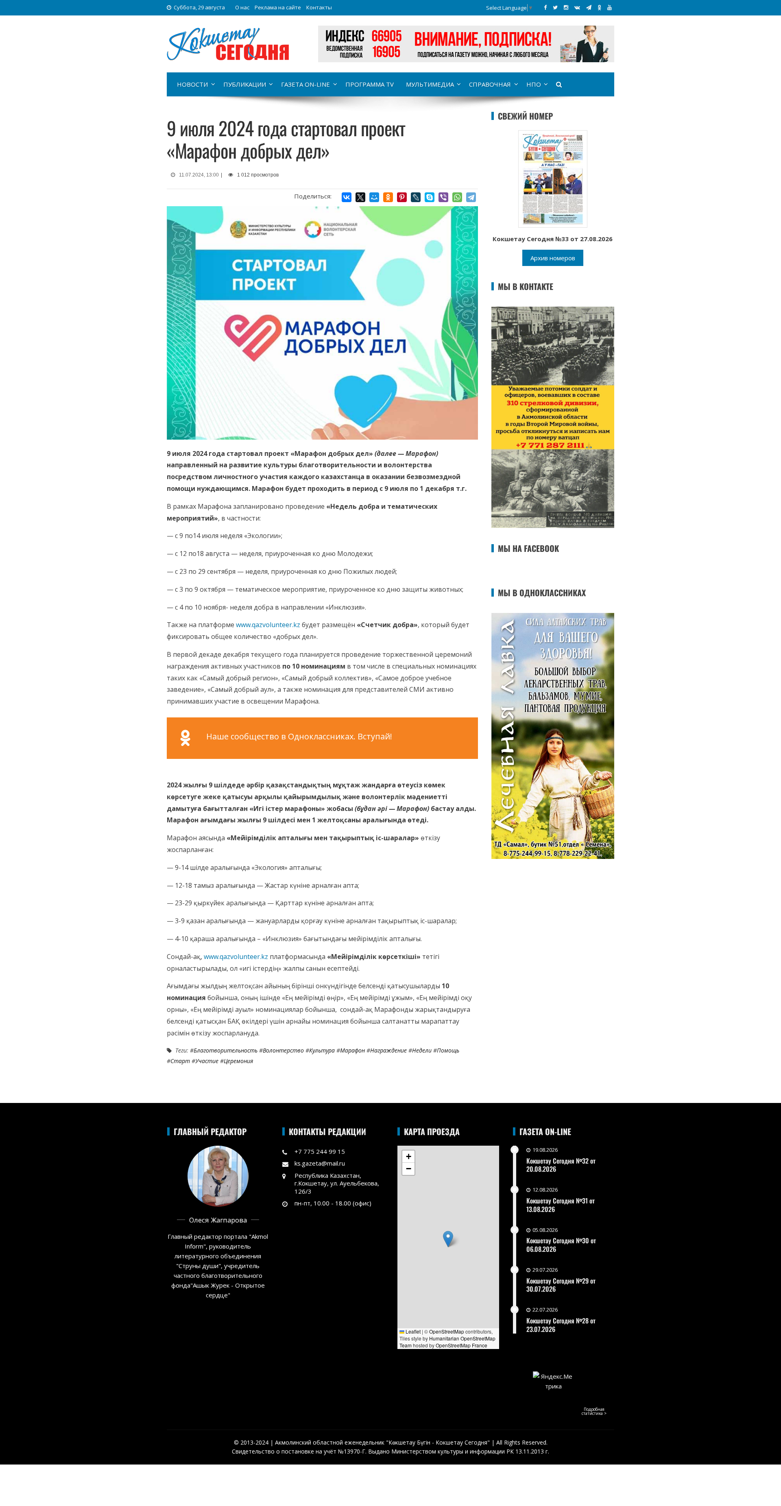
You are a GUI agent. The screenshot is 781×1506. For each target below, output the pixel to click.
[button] (448, 1239)
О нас (242, 7)
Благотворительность (225, 1050)
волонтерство (283, 1050)
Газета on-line (305, 84)
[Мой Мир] (374, 197)
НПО (533, 84)
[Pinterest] (402, 197)
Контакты (319, 7)
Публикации (244, 84)
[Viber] (443, 197)
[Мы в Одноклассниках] (599, 7)
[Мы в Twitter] (555, 7)
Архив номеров (552, 258)
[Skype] (429, 197)
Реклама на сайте (278, 7)
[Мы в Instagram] (566, 7)
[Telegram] (471, 197)
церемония (238, 1061)
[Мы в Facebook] (545, 7)
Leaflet (412, 1331)
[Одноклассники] (388, 197)
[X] (360, 197)
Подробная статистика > (594, 1411)
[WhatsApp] (457, 197)
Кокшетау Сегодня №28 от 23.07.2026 (561, 1325)
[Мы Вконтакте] (577, 7)
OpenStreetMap (446, 1331)
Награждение (388, 1050)
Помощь (448, 1050)
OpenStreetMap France (461, 1345)
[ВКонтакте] (346, 197)
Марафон (352, 1050)
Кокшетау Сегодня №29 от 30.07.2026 (561, 1285)
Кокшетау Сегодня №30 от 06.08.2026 (561, 1245)
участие (206, 1061)
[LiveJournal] (416, 197)
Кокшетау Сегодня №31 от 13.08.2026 (560, 1205)
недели (422, 1050)
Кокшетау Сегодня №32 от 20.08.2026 (561, 1165)
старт (180, 1061)
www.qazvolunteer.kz (268, 624)
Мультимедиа (430, 84)
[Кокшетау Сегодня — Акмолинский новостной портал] (228, 43)
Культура (322, 1050)
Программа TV (369, 84)
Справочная (490, 84)
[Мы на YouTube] (609, 7)
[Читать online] (552, 178)
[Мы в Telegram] (589, 7)
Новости (192, 84)
